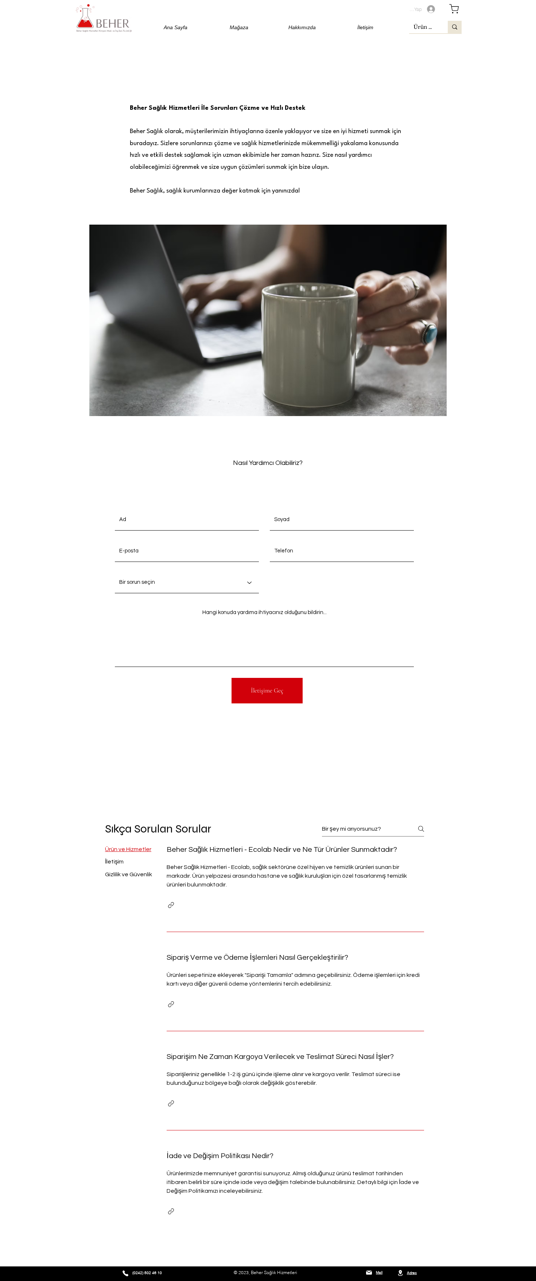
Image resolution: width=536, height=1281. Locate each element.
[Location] (400, 1273)
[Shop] (453, 9)
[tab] (128, 849)
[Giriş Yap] (433, 9)
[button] (171, 905)
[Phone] (125, 1273)
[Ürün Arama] (455, 27)
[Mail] (369, 1272)
